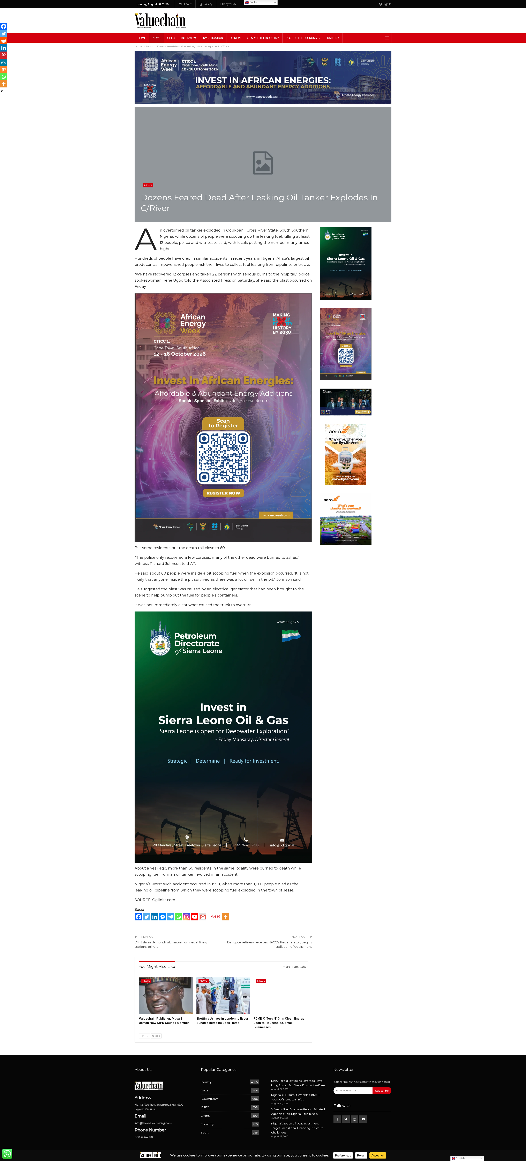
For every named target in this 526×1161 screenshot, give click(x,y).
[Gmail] (202, 916)
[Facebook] (138, 916)
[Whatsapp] (178, 916)
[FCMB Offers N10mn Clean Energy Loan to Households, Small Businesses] (281, 995)
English (253, 2)
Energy (205, 1115)
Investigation (213, 38)
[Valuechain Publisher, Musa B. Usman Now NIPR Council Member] (166, 995)
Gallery (207, 4)
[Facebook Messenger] (162, 916)
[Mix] (3, 69)
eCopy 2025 (228, 4)
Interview (188, 38)
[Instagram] (186, 916)
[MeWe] (3, 62)
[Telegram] (170, 916)
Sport (205, 1132)
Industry (206, 1082)
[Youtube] (194, 916)
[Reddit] (3, 40)
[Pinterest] (3, 55)
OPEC (171, 38)
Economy (207, 1124)
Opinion (235, 38)
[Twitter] (146, 916)
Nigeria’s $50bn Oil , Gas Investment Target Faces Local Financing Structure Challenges (297, 1128)
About (187, 4)
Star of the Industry (263, 38)
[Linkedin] (154, 916)
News (156, 38)
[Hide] (1, 91)
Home (142, 38)
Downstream (209, 1098)
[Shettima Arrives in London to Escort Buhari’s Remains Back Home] (223, 995)
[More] (225, 916)
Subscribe (382, 1090)
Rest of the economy (301, 38)
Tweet (214, 916)
